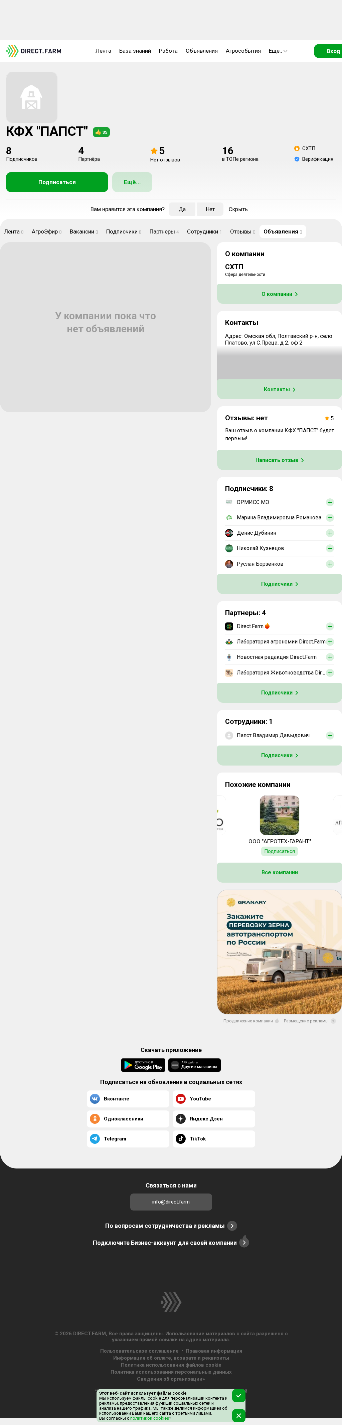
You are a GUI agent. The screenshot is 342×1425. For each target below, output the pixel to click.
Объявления (202, 50)
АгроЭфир (47, 231)
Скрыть (238, 209)
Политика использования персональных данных (171, 1372)
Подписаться (57, 182)
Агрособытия (243, 50)
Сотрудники (204, 231)
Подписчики (124, 231)
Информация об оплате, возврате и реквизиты (171, 1358)
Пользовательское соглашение (139, 1351)
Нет (210, 209)
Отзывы (242, 231)
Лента (103, 50)
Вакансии (84, 231)
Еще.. (275, 50)
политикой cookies (149, 1418)
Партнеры (164, 231)
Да (182, 209)
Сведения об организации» (171, 1379)
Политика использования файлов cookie (171, 1365)
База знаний (135, 50)
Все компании (280, 872)
